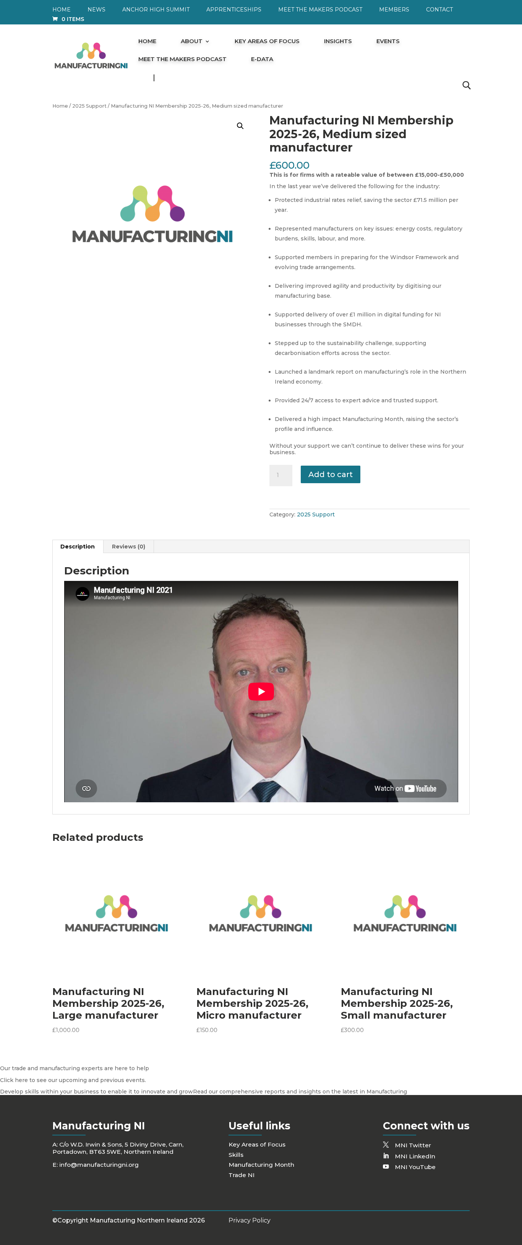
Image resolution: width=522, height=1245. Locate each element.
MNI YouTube (415, 1167)
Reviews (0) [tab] (128, 546)
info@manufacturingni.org (99, 1164)
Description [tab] (77, 546)
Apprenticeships (233, 10)
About (192, 42)
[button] (240, 126)
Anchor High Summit (156, 10)
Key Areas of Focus (267, 42)
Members (394, 10)
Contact (439, 10)
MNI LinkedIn (415, 1156)
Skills (236, 1154)
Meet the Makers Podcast (320, 10)
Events (388, 42)
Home (61, 10)
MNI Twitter (413, 1145)
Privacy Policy (250, 1220)
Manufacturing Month (261, 1164)
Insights (338, 42)
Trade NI (242, 1175)
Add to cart (330, 474)
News (96, 10)
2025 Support (89, 106)
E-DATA (262, 59)
